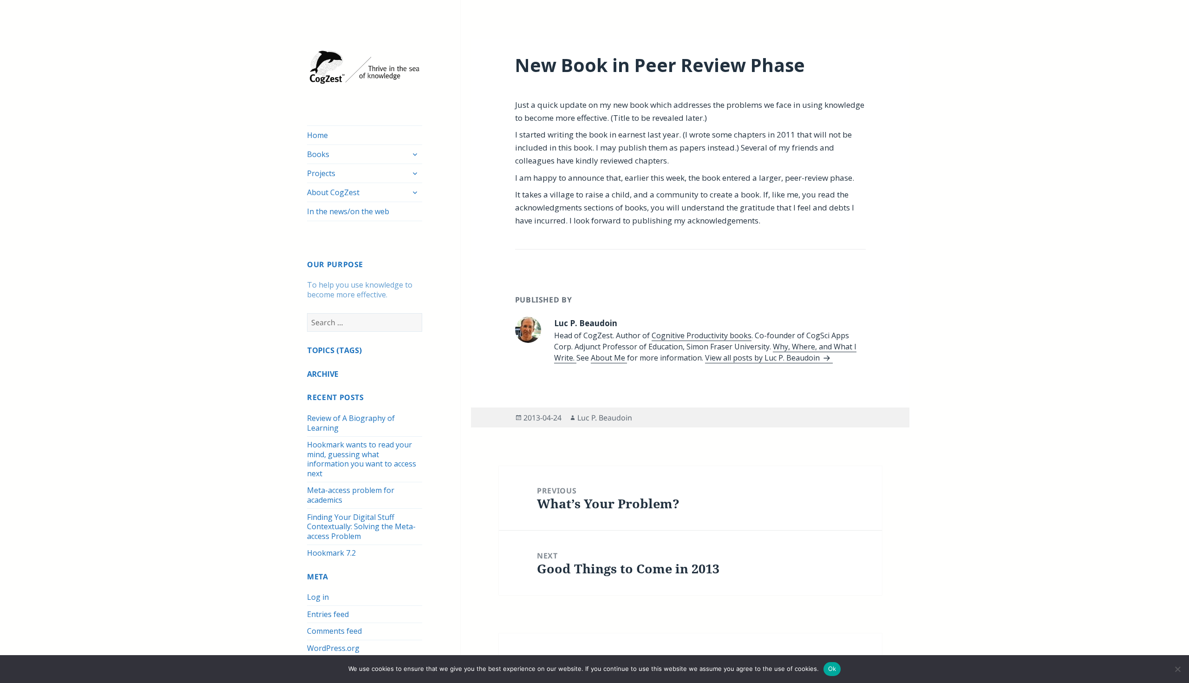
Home (317, 135)
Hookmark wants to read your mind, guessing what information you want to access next (361, 459)
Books (318, 154)
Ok (832, 668)
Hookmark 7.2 (331, 553)
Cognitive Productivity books (701, 335)
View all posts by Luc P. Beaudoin (763, 358)
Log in (318, 597)
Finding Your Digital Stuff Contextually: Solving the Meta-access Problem (361, 526)
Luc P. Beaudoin (604, 418)
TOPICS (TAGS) (334, 350)
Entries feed (328, 614)
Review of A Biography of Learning (351, 423)
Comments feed (334, 631)
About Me (609, 358)
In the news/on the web (348, 211)
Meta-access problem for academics (350, 495)
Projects (321, 173)
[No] (1177, 669)
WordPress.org (333, 648)
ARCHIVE (322, 374)
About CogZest (333, 192)
